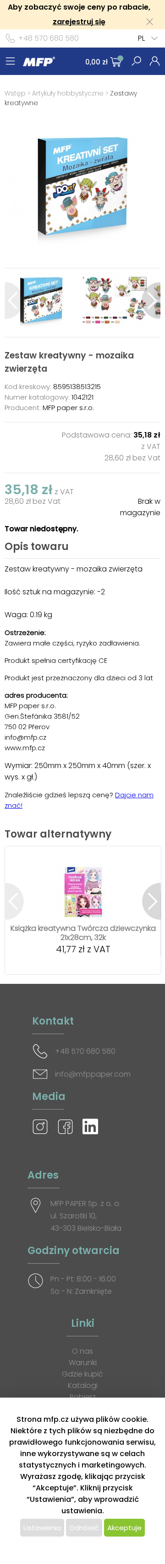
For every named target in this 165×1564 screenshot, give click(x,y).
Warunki (83, 1362)
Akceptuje (124, 1527)
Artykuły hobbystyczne (68, 93)
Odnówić (84, 1527)
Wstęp (15, 93)
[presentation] (14, 300)
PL (141, 38)
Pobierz (83, 1397)
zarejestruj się (79, 21)
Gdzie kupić (82, 1374)
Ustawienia (42, 1527)
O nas (82, 1351)
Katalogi (83, 1385)
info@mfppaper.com (93, 1074)
